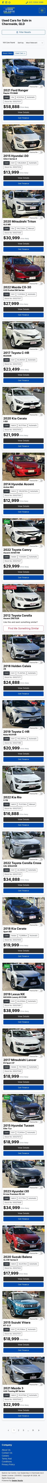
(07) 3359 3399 (36, 2)
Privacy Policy (8, 1465)
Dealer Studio (17, 1481)
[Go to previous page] (8, 1430)
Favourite (33, 87)
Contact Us (7, 1453)
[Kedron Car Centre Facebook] (3, 2)
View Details (23, 112)
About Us (6, 1450)
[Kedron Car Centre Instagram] (6, 2)
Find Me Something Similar (23, 628)
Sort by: (21, 43)
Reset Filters (8, 53)
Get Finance (23, 118)
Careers (5, 1456)
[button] (42, 10)
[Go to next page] (39, 1430)
